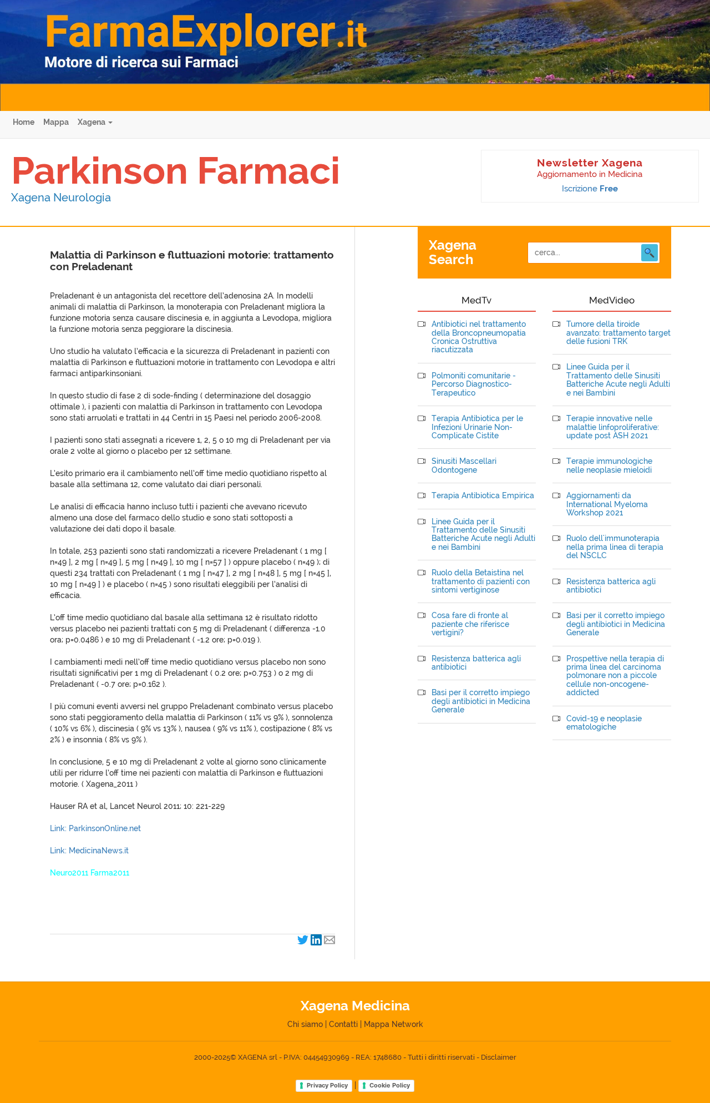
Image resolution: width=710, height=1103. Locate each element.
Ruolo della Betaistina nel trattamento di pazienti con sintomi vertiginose (481, 581)
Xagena (92, 122)
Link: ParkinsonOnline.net (95, 828)
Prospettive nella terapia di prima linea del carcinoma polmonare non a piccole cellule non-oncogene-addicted (615, 676)
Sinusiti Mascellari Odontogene (464, 465)
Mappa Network (393, 1024)
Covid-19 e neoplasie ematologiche (604, 723)
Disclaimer (498, 1057)
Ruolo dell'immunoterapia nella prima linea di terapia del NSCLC (614, 547)
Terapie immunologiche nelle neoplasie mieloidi (609, 465)
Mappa (56, 122)
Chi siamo (305, 1024)
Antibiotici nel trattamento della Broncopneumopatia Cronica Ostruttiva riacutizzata (479, 337)
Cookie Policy (389, 1085)
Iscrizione (590, 189)
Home (23, 122)
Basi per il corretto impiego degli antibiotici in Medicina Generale (481, 701)
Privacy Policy (327, 1085)
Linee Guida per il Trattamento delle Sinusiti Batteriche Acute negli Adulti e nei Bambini (483, 535)
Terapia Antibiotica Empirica (483, 496)
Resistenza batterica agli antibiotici (476, 663)
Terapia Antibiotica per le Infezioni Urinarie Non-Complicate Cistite (477, 427)
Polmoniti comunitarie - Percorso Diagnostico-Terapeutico (474, 384)
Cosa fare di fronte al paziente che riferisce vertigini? (470, 624)
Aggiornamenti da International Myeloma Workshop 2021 (607, 504)
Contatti (343, 1024)
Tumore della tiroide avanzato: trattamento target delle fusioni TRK (618, 333)
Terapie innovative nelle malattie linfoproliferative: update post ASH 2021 (612, 427)
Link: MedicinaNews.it (89, 850)
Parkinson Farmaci (175, 170)
